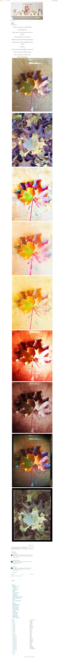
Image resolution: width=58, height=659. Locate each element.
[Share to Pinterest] (26, 547)
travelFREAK (14, 590)
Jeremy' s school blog (16, 617)
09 (13, 626)
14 (13, 633)
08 (13, 625)
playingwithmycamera (16, 604)
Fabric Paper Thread (15, 586)
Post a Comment (14, 572)
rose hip (13, 599)
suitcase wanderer (15, 608)
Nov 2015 (13, 648)
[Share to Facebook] (25, 547)
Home (23, 574)
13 (13, 631)
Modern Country (15, 616)
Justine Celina (14, 594)
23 (13, 654)
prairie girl (14, 611)
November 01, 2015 (16, 563)
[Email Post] (21, 547)
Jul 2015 (13, 643)
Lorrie (14, 566)
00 (13, 621)
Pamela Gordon (15, 560)
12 (13, 630)
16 (13, 651)
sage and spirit (14, 613)
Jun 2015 (13, 642)
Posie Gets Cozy (15, 595)
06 (13, 622)
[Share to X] (24, 547)
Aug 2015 (13, 644)
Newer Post (13, 574)
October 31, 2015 (15, 557)
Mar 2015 (13, 638)
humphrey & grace (15, 607)
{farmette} (14, 603)
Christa (14, 553)
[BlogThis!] (23, 547)
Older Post (32, 574)
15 (13, 634)
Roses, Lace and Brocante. (16, 600)
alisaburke (14, 587)
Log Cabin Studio (15, 612)
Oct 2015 (13, 647)
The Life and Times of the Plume (17, 596)
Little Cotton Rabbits (15, 592)
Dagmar (33, 545)
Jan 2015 (13, 635)
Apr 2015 (13, 639)
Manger (13, 591)
